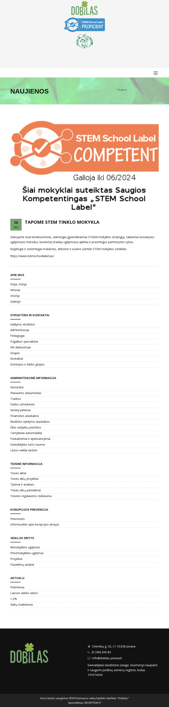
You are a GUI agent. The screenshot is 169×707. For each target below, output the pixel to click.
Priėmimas (17, 587)
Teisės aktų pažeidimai (25, 490)
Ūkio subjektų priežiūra (25, 427)
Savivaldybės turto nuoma (27, 444)
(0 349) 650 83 (101, 652)
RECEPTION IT (92, 703)
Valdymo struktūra (22, 324)
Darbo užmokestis (22, 404)
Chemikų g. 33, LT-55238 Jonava (113, 646)
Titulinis (122, 90)
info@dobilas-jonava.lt (107, 658)
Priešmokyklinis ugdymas (27, 553)
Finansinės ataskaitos (24, 416)
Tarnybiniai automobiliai (26, 433)
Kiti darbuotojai (20, 347)
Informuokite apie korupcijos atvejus (34, 524)
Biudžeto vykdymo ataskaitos (30, 422)
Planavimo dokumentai (25, 393)
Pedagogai (17, 336)
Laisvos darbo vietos (24, 593)
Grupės (15, 353)
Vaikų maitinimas (21, 604)
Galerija (15, 301)
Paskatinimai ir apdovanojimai (30, 439)
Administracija (19, 330)
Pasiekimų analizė (22, 565)
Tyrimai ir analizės (22, 484)
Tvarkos (15, 399)
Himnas (15, 290)
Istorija (15, 296)
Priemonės (17, 519)
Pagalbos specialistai (24, 341)
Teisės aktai (18, 473)
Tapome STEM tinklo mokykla (62, 222)
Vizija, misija (18, 284)
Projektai (16, 559)
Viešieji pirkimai (20, 410)
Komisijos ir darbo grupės (27, 364)
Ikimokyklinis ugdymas (25, 547)
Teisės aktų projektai (24, 479)
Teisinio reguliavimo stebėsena (31, 496)
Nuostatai (16, 387)
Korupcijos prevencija (29, 509)
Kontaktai (16, 359)
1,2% (13, 599)
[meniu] (155, 72)
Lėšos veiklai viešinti (23, 450)
